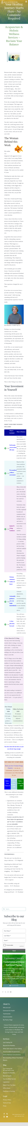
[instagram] (4, 1116)
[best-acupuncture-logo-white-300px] (9, 0)
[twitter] (7, 1114)
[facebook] (4, 1114)
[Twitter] (5, 992)
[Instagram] (8, 992)
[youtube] (7, 1116)
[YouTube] (10, 992)
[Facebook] (3, 992)
